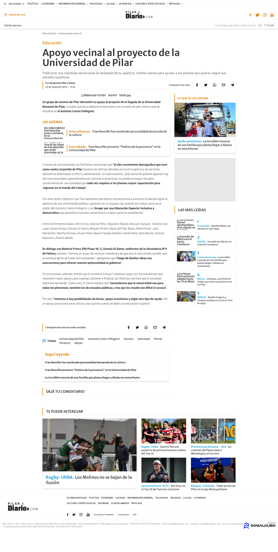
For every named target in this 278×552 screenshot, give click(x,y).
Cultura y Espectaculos (150, 3)
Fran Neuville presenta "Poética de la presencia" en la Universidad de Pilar (90, 370)
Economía (48, 3)
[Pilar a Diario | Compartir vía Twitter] (206, 85)
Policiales (96, 3)
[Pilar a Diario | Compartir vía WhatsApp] (214, 85)
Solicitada (144, 338)
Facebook (67, 514)
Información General (70, 33)
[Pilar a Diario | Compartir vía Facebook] (197, 85)
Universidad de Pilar (71, 338)
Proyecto (64, 342)
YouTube (88, 515)
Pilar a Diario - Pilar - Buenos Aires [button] (17, 524)
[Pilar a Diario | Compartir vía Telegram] (232, 85)
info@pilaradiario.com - (179, 524)
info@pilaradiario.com (210, 524)
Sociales (175, 497)
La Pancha (125, 3)
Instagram (80, 514)
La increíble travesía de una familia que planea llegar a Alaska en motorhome (92, 377)
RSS (134, 515)
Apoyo (78, 342)
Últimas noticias (77, 497)
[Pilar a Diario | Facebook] (250, 14)
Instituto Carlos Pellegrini (104, 338)
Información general (72, 3)
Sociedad (103, 503)
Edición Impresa (12, 25)
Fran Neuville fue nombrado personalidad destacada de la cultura (85, 362)
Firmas (158, 338)
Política (33, 3)
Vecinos (129, 338)
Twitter (74, 514)
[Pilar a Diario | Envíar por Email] (223, 85)
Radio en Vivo (17, 14)
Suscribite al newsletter (104, 515)
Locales (120, 497)
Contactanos (123, 515)
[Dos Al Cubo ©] (260, 527)
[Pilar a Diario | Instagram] (265, 14)
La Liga (110, 3)
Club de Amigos (120, 503)
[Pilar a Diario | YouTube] (272, 14)
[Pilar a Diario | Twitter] (257, 14)
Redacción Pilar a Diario (62, 83)
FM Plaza (174, 3)
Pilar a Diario (49, 33)
